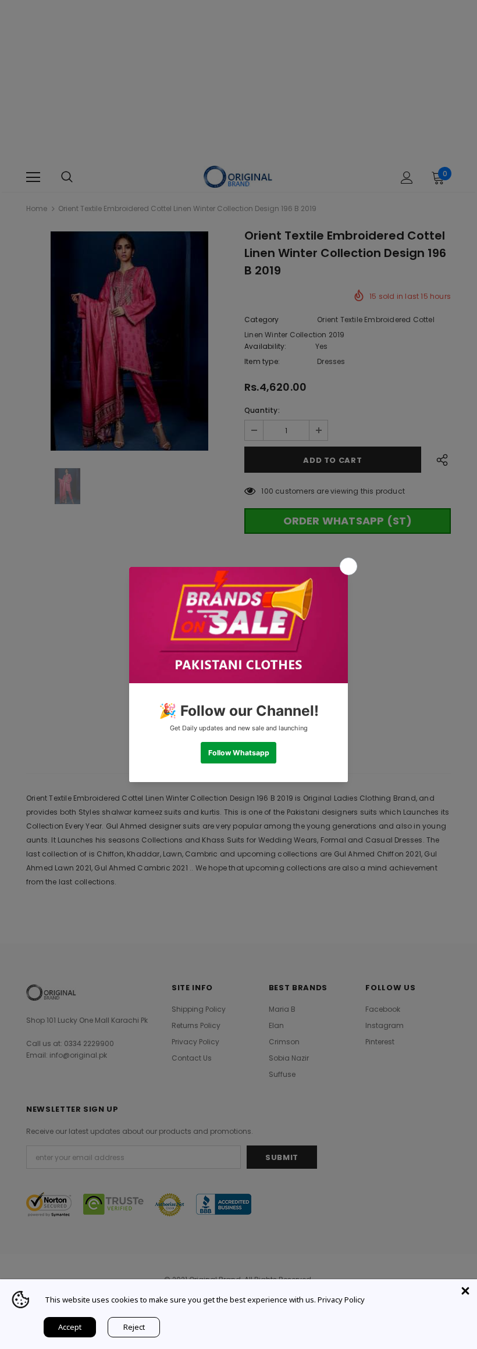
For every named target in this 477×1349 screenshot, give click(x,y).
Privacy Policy (341, 1299)
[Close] (465, 1291)
